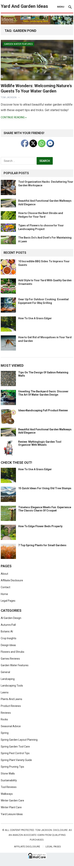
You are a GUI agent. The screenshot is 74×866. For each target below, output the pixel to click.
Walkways (7, 793)
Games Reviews (10, 658)
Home (4, 594)
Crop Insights (8, 638)
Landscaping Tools (12, 685)
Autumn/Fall (8, 624)
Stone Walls (8, 773)
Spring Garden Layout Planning (19, 739)
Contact (5, 587)
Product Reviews (11, 705)
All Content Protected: (20, 830)
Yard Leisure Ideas (12, 814)
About (4, 573)
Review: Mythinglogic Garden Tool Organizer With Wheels (39, 443)
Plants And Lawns (11, 699)
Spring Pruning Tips (12, 766)
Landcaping (8, 678)
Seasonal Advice (11, 726)
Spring (5, 732)
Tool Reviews (9, 787)
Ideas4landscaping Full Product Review (43, 410)
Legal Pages (8, 600)
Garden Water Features (18, 44)
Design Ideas (8, 645)
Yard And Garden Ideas (24, 6)
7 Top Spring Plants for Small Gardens (42, 545)
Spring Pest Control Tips (15, 753)
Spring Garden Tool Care (15, 746)
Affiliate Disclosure (12, 580)
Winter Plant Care (11, 807)
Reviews (6, 712)
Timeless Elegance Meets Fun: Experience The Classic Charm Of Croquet (44, 509)
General (5, 672)
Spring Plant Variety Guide (16, 760)
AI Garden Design (11, 617)
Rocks (4, 719)
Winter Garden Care (12, 800)
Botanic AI (7, 631)
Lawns (5, 692)
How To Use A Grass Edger (35, 318)
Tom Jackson (9, 97)
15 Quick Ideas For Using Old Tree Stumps (44, 488)
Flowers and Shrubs (12, 651)
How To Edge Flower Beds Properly (40, 526)
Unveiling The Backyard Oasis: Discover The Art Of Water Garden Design (43, 393)
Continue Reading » (14, 117)
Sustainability (9, 780)
